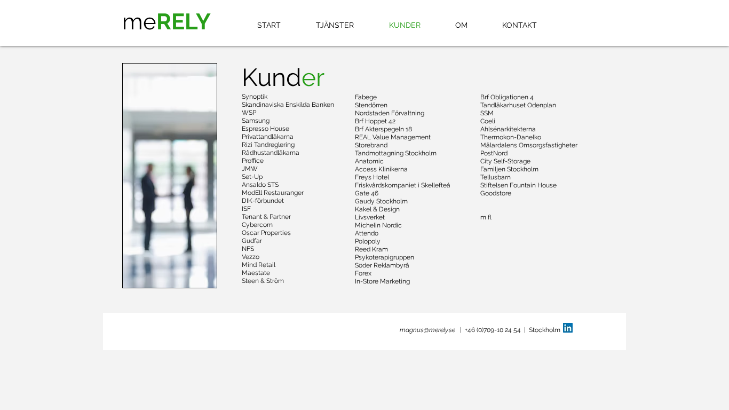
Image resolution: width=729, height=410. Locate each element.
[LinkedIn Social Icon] (568, 328)
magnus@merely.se (427, 330)
